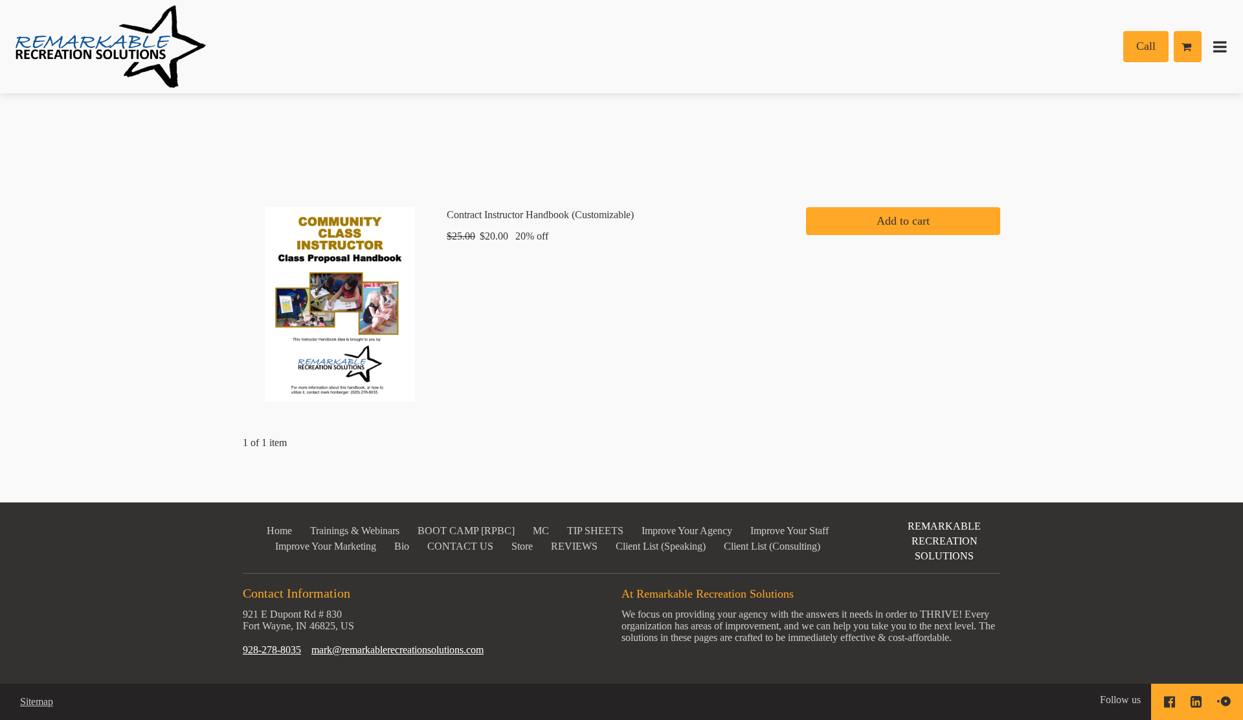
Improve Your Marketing (325, 546)
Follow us (1120, 699)
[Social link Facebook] (1169, 702)
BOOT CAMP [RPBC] (466, 530)
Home (279, 530)
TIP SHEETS (595, 530)
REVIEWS (574, 546)
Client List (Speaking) (661, 546)
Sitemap (36, 701)
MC (541, 530)
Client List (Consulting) (772, 546)
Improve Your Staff (789, 530)
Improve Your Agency (687, 530)
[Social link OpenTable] (1224, 702)
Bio (401, 546)
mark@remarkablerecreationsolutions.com (397, 649)
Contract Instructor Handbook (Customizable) (540, 214)
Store (522, 546)
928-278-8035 (272, 649)
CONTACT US (460, 546)
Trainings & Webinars (354, 530)
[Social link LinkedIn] (1196, 702)
